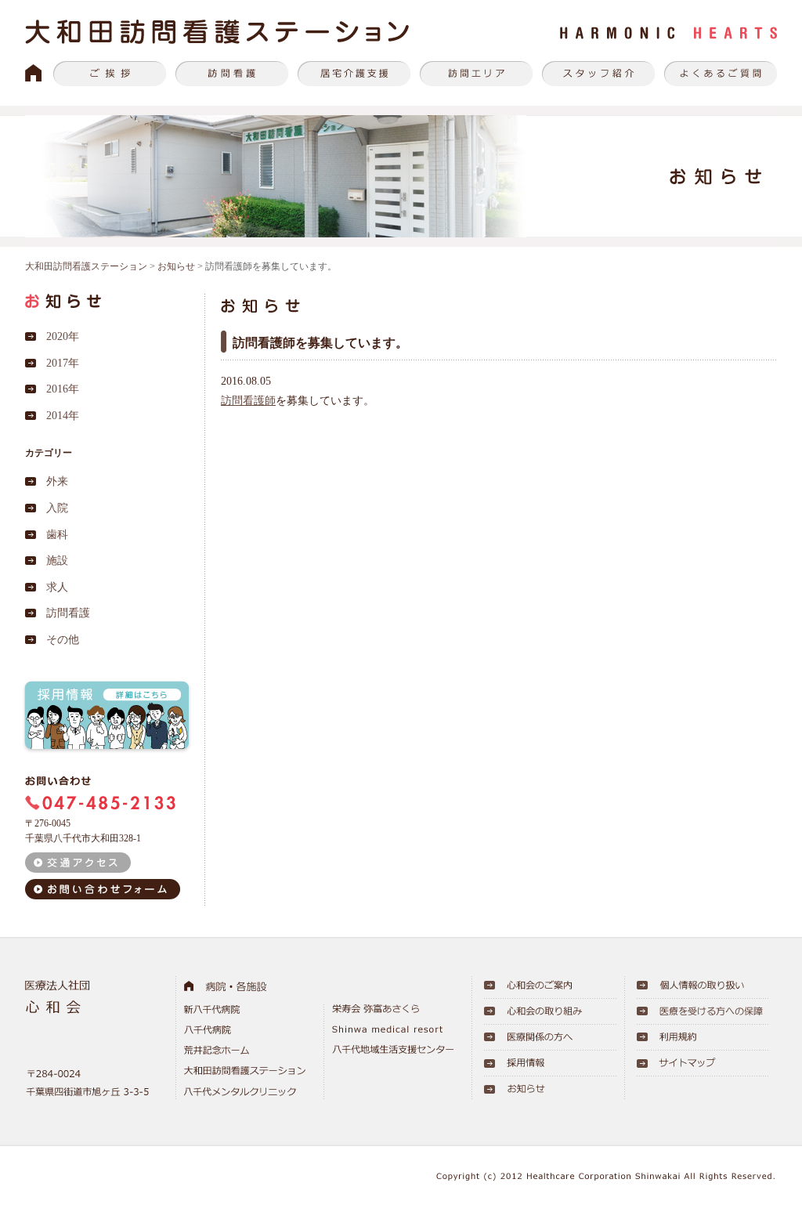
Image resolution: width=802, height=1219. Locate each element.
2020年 (62, 336)
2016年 (62, 389)
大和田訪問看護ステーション (86, 266)
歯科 (57, 535)
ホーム (33, 73)
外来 (57, 481)
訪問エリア (476, 73)
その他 (62, 640)
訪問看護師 (248, 401)
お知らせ (176, 266)
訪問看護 (232, 73)
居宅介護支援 (354, 73)
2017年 (62, 363)
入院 (57, 508)
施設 (57, 560)
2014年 (62, 415)
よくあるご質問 (720, 73)
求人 (57, 587)
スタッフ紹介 (599, 73)
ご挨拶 (110, 73)
